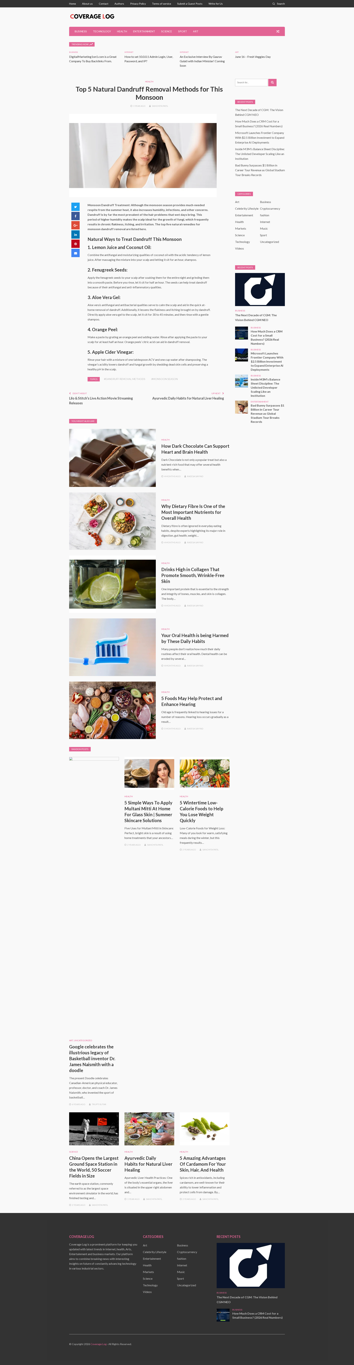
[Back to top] (344, 1355)
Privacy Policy (138, 3)
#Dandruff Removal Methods (124, 379)
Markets (240, 228)
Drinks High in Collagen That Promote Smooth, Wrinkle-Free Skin (192, 575)
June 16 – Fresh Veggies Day (253, 56)
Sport (182, 31)
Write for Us (216, 3)
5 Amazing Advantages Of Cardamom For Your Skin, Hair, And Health (203, 1164)
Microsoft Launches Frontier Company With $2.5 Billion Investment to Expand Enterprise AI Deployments (259, 137)
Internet (128, 52)
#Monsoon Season (164, 379)
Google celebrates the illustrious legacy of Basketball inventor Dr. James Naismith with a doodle (92, 1058)
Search (281, 3)
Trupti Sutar (99, 1104)
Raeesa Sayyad (195, 476)
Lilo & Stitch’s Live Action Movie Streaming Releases (101, 400)
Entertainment (144, 31)
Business (81, 31)
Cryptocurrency (270, 208)
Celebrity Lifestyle (246, 208)
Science (166, 31)
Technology (102, 31)
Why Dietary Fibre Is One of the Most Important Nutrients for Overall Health (193, 512)
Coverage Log (99, 1344)
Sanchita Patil (160, 106)
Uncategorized (83, 1040)
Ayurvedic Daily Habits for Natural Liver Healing (188, 398)
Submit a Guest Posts (189, 3)
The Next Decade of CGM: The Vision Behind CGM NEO (256, 317)
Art (195, 31)
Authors (119, 3)
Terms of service (161, 3)
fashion (264, 215)
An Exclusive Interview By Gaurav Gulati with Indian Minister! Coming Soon (202, 61)
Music (264, 228)
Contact (103, 3)
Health (122, 31)
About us (87, 3)
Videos (239, 248)
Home (72, 3)
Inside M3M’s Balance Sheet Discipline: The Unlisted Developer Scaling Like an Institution (260, 153)
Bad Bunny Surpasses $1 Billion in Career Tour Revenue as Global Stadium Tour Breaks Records (260, 170)
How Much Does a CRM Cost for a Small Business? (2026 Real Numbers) (266, 337)
